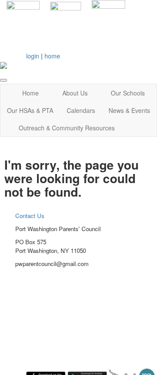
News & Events (129, 110)
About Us (75, 93)
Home (30, 93)
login (32, 55)
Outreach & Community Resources (67, 127)
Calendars (81, 110)
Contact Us (29, 215)
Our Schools (128, 93)
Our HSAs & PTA (30, 110)
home (52, 55)
